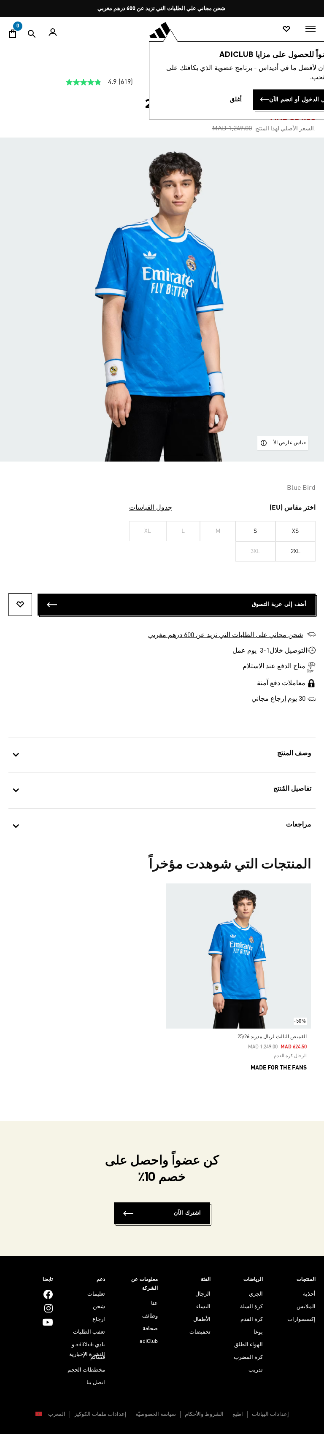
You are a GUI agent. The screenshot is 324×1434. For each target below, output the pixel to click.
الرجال (203, 1294)
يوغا (258, 1332)
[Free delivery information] (311, 699)
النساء (203, 1307)
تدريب (255, 1370)
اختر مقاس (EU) (293, 508)
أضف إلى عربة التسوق (279, 604)
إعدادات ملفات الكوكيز (100, 1414)
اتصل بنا (95, 1382)
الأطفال (202, 1319)
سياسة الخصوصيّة (155, 1414)
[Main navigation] (310, 29)
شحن (99, 1307)
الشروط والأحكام (204, 1414)
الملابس (306, 1307)
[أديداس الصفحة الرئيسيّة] (162, 30)
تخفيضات (200, 1332)
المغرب (56, 1414)
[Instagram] (48, 1308)
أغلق (236, 100)
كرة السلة (251, 1307)
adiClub (149, 1341)
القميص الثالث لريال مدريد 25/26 (272, 1037)
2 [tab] (187, 452)
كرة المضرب (248, 1357)
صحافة (150, 1328)
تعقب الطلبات (89, 1332)
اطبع (237, 1414)
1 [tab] (200, 452)
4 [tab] (162, 452)
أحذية (309, 1294)
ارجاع (98, 1319)
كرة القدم (251, 1319)
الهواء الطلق (248, 1345)
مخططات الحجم (86, 1370)
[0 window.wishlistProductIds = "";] (286, 29)
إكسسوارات (301, 1319)
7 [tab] (124, 452)
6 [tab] (136, 452)
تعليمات (96, 1294)
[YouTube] (48, 1322)
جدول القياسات (150, 508)
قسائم (97, 1357)
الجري (256, 1294)
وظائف (150, 1316)
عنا (154, 1303)
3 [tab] (174, 452)
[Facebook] (48, 1294)
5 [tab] (149, 452)
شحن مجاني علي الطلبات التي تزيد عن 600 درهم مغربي (161, 8)
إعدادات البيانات (270, 1414)
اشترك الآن (187, 1213)
